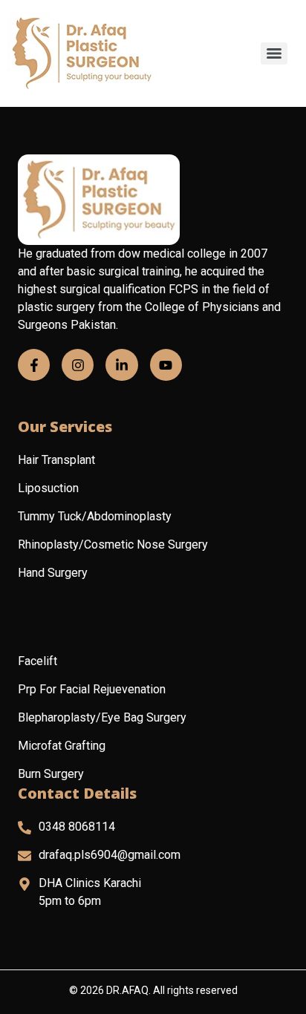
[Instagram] (78, 365)
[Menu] (274, 53)
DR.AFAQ (127, 990)
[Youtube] (166, 365)
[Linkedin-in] (121, 365)
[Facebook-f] (34, 365)
